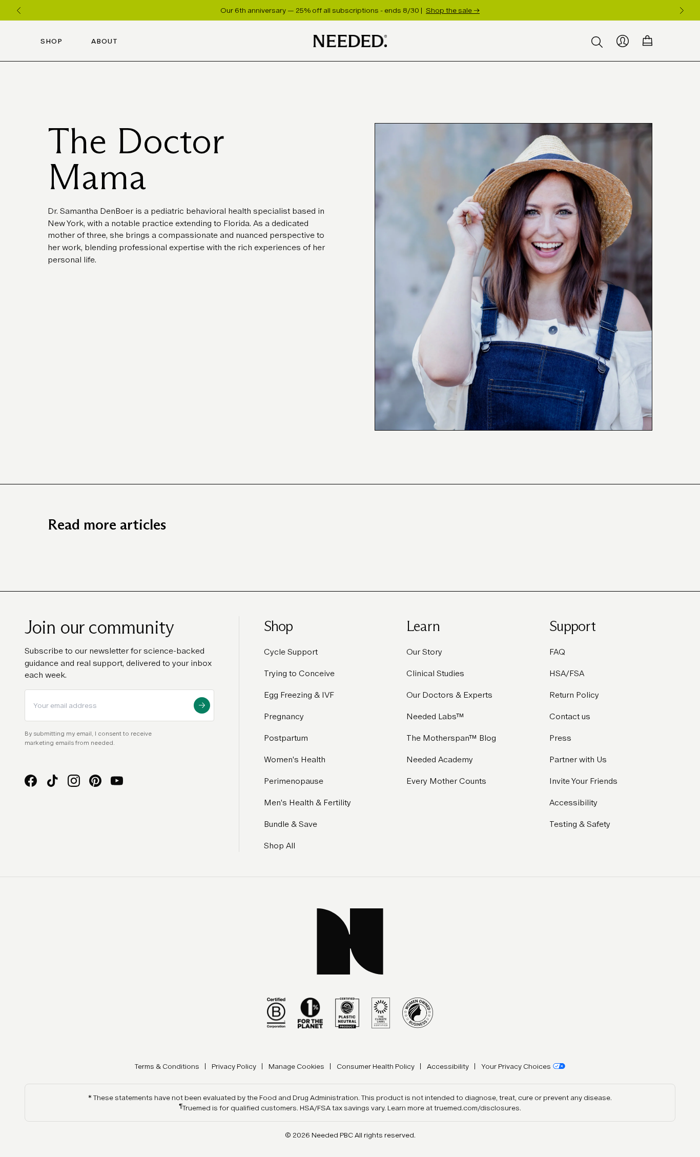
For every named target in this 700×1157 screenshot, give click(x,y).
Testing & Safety (579, 824)
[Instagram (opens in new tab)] (74, 781)
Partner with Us (578, 759)
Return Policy (574, 695)
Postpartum (286, 738)
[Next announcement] (681, 10)
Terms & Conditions (167, 1066)
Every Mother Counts (446, 781)
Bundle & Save (290, 824)
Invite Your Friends (583, 781)
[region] (350, 10)
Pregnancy (284, 716)
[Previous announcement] (18, 10)
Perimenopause (293, 781)
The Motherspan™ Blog (451, 738)
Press (560, 738)
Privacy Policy (234, 1066)
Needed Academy (439, 759)
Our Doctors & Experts (449, 695)
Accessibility (573, 802)
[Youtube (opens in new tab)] (117, 781)
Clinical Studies (435, 673)
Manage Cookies (296, 1066)
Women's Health (294, 759)
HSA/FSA (566, 673)
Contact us (569, 716)
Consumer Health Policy (376, 1066)
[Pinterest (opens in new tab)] (95, 781)
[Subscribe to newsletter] (202, 705)
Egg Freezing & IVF (299, 695)
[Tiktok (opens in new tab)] (52, 781)
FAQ (557, 652)
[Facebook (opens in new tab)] (31, 781)
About (104, 41)
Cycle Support (291, 652)
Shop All (279, 845)
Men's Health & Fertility (307, 802)
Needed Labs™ (435, 716)
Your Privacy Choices (516, 1066)
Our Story (424, 652)
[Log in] (622, 41)
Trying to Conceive (299, 673)
